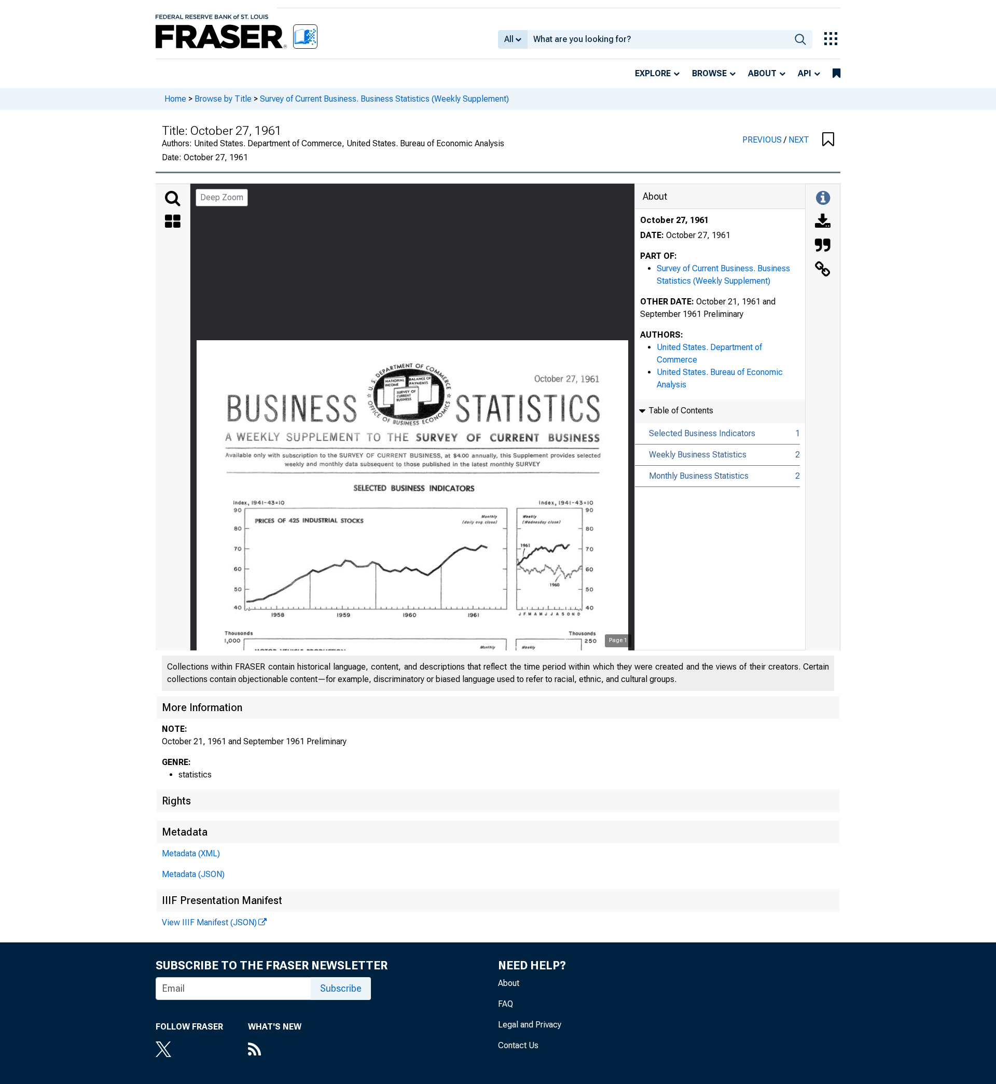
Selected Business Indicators (702, 433)
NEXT (799, 140)
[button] (828, 140)
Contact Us (518, 1045)
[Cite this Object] (823, 246)
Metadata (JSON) (193, 874)
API (804, 73)
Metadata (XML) (191, 853)
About (762, 73)
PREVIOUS (763, 140)
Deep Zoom (221, 197)
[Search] (173, 198)
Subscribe (341, 988)
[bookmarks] (836, 73)
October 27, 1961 (674, 220)
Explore (653, 73)
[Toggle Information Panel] (823, 198)
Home (175, 99)
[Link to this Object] (823, 270)
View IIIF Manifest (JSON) (209, 922)
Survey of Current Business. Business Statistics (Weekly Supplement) (384, 99)
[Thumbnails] (173, 222)
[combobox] (658, 39)
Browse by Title (223, 99)
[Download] (823, 222)
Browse (709, 73)
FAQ (505, 1004)
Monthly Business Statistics (699, 476)
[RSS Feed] (274, 1050)
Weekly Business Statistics (697, 455)
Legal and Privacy (529, 1025)
